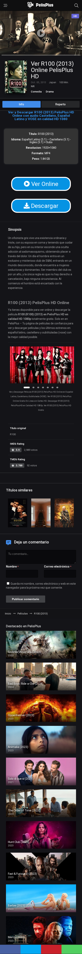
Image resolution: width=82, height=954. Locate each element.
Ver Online (44, 183)
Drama (50, 91)
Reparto (60, 104)
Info (21, 104)
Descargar (44, 205)
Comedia (36, 91)
